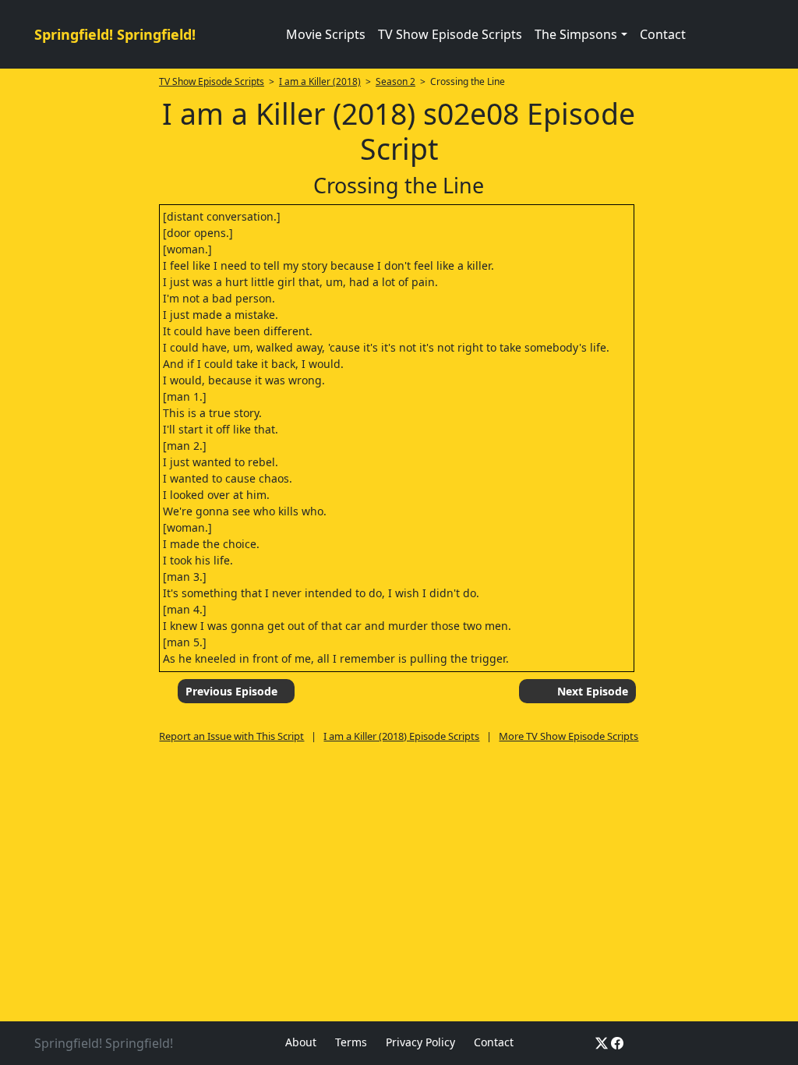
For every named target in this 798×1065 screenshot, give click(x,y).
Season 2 (395, 81)
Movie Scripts (325, 34)
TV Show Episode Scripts (450, 34)
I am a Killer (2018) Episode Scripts (401, 736)
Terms (351, 1042)
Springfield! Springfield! (115, 34)
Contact (663, 34)
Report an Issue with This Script (231, 736)
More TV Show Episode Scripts (568, 736)
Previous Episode (231, 691)
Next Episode (592, 691)
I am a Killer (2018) (320, 81)
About (300, 1042)
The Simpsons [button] (576, 34)
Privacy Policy (420, 1042)
